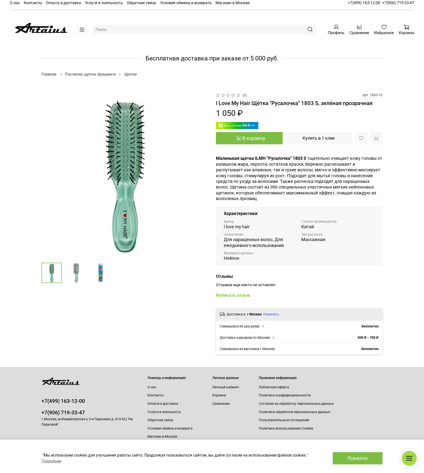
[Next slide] (200, 175)
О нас (15, 2)
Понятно (358, 458)
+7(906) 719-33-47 (398, 2)
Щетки (130, 74)
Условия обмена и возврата (186, 2)
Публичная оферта (274, 387)
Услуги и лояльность (104, 2)
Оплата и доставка (63, 2)
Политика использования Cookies (286, 428)
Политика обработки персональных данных (294, 412)
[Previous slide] (49, 175)
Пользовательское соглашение (284, 420)
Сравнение (221, 404)
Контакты (33, 2)
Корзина (219, 395)
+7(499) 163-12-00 (364, 2)
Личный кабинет (225, 387)
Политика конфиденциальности (285, 395)
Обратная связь (141, 2)
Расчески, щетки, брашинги (90, 74)
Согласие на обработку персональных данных (296, 404)
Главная (48, 74)
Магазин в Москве (232, 2)
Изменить (271, 314)
